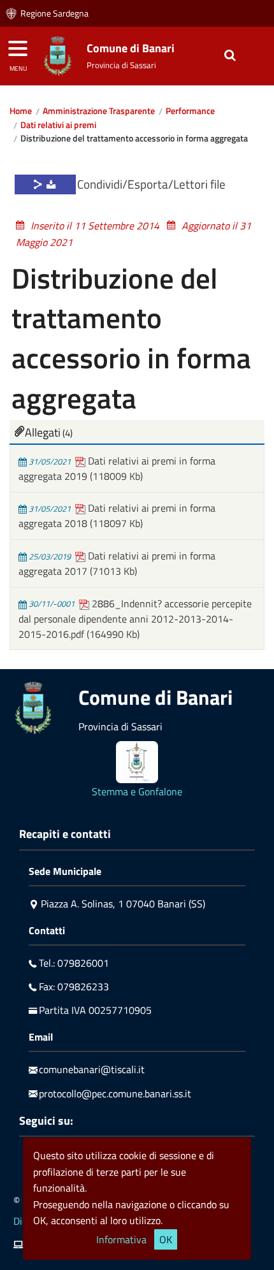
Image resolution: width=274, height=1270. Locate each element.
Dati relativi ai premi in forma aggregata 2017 (116, 563)
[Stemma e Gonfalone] (137, 762)
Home (21, 111)
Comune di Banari (131, 48)
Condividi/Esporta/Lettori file (151, 184)
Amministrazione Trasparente (99, 111)
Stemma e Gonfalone (137, 791)
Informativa (121, 1239)
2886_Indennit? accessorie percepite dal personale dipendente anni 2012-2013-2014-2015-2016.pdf (135, 619)
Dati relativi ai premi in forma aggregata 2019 (116, 468)
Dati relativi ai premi (58, 125)
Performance (190, 111)
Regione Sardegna (54, 13)
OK (165, 1239)
